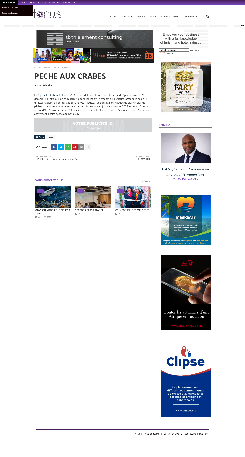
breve (46, 67)
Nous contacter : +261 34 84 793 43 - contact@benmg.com (176, 433)
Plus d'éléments (145, 181)
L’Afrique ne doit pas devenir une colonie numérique (186, 171)
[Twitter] (61, 147)
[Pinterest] (75, 147)
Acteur (176, 16)
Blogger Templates (59, 432)
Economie (140, 16)
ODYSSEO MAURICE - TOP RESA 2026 (52, 211)
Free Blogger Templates (103, 432)
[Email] (81, 147)
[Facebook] (54, 147)
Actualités (125, 16)
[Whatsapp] (68, 147)
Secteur (152, 16)
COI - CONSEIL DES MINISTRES (132, 210)
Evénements (189, 16)
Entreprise (165, 16)
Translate (169, 53)
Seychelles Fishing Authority (54, 95)
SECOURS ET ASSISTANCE (89, 210)
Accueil (113, 16)
